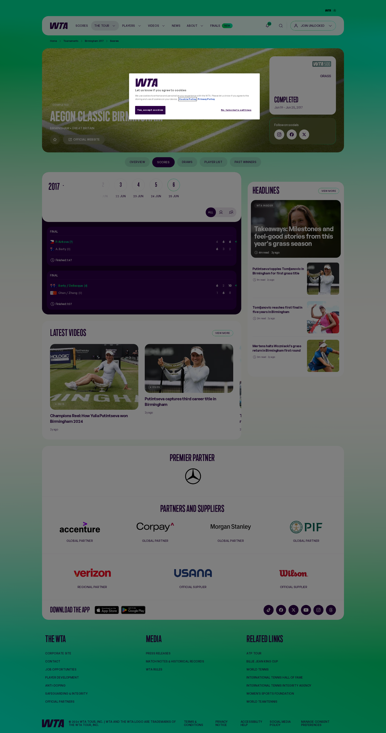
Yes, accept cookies (150, 110)
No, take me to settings (236, 110)
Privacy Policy (206, 99)
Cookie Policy (187, 99)
